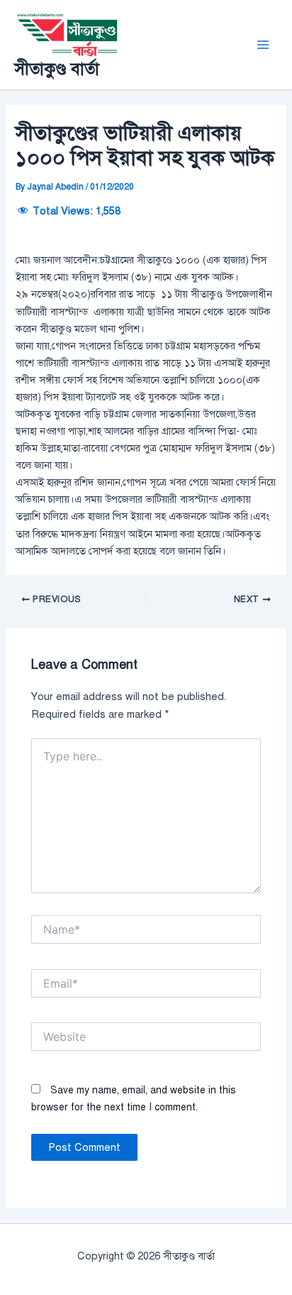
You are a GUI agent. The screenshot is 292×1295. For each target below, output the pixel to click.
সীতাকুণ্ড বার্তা (56, 69)
